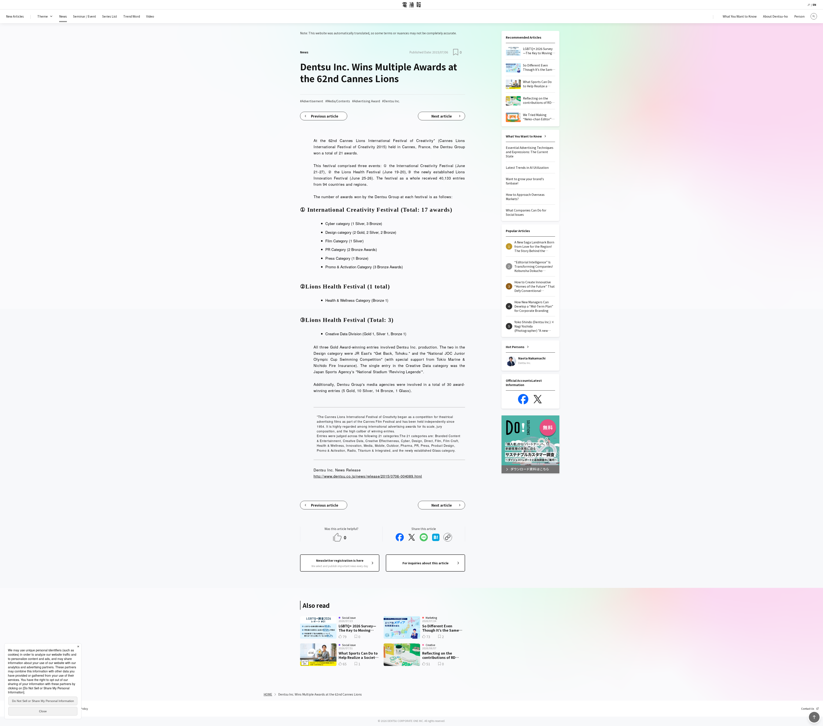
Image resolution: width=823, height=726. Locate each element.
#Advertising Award (366, 101)
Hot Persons (515, 347)
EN (814, 4)
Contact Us (807, 708)
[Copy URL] (447, 537)
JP (808, 4)
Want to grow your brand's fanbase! (525, 181)
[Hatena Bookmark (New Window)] (435, 537)
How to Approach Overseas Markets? (525, 196)
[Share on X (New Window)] (411, 537)
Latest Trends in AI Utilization (527, 167)
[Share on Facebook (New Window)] (399, 537)
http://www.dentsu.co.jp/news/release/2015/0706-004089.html (368, 476)
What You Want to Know (524, 136)
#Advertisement (311, 101)
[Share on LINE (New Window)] (423, 537)
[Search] (814, 16)
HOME (268, 694)
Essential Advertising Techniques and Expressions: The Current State (529, 151)
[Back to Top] (814, 717)
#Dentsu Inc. (391, 101)
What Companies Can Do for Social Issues (526, 212)
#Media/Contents (337, 101)
